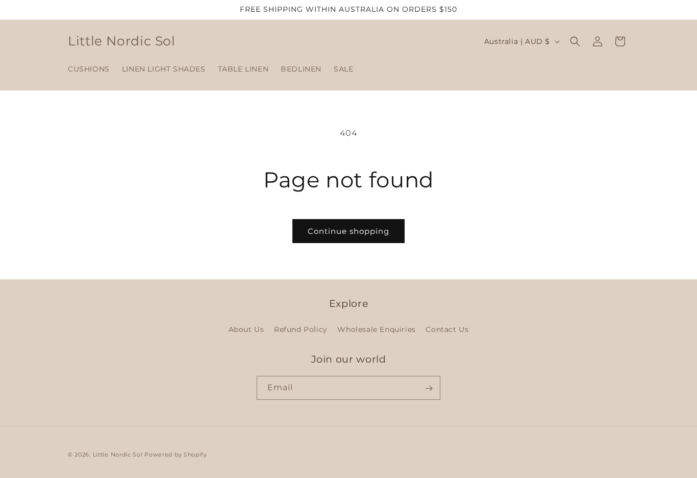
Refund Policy (301, 328)
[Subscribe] (428, 388)
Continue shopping (348, 231)
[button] (575, 41)
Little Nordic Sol (118, 454)
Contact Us (447, 328)
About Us (246, 328)
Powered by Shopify (175, 454)
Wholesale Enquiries (376, 328)
